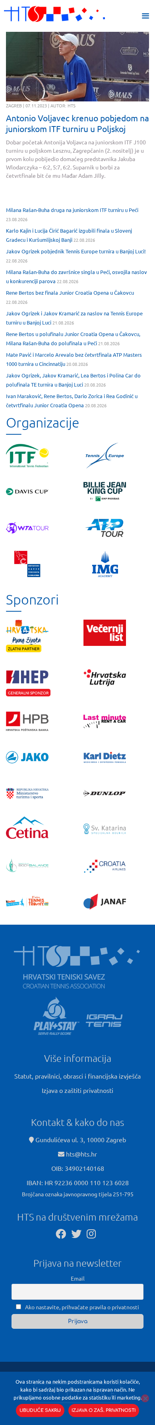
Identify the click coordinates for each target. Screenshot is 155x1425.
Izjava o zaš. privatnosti (104, 1410)
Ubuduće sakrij (40, 1410)
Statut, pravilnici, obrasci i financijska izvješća (77, 1076)
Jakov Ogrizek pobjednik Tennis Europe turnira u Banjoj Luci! (76, 251)
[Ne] (145, 1398)
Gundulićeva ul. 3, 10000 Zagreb (80, 1139)
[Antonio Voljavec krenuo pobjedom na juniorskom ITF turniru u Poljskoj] (77, 66)
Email (78, 1278)
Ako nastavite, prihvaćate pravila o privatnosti (81, 1306)
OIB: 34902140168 (77, 1168)
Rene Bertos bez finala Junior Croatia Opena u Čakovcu (70, 292)
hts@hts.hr (81, 1154)
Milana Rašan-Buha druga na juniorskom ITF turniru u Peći (72, 209)
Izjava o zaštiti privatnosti (77, 1090)
